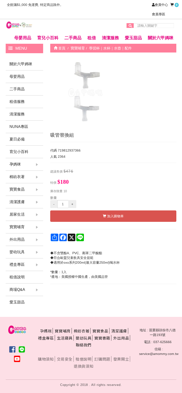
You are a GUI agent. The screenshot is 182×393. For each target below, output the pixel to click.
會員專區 (158, 14)
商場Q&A (17, 290)
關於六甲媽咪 (160, 37)
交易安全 (65, 359)
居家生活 (17, 214)
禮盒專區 (17, 264)
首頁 (61, 48)
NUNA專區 (18, 127)
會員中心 (161, 5)
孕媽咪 (15, 164)
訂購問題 (102, 359)
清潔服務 (110, 37)
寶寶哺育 (17, 227)
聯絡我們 (83, 345)
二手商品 (73, 37)
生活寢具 (65, 338)
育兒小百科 (48, 37)
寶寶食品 (17, 189)
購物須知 (46, 359)
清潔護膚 (17, 202)
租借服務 (17, 102)
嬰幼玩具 (17, 252)
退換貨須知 (83, 366)
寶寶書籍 (102, 338)
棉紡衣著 (17, 177)
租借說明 (17, 277)
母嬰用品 (22, 37)
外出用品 (17, 239)
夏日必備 (17, 139)
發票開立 (121, 359)
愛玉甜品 (133, 37)
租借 (91, 37)
